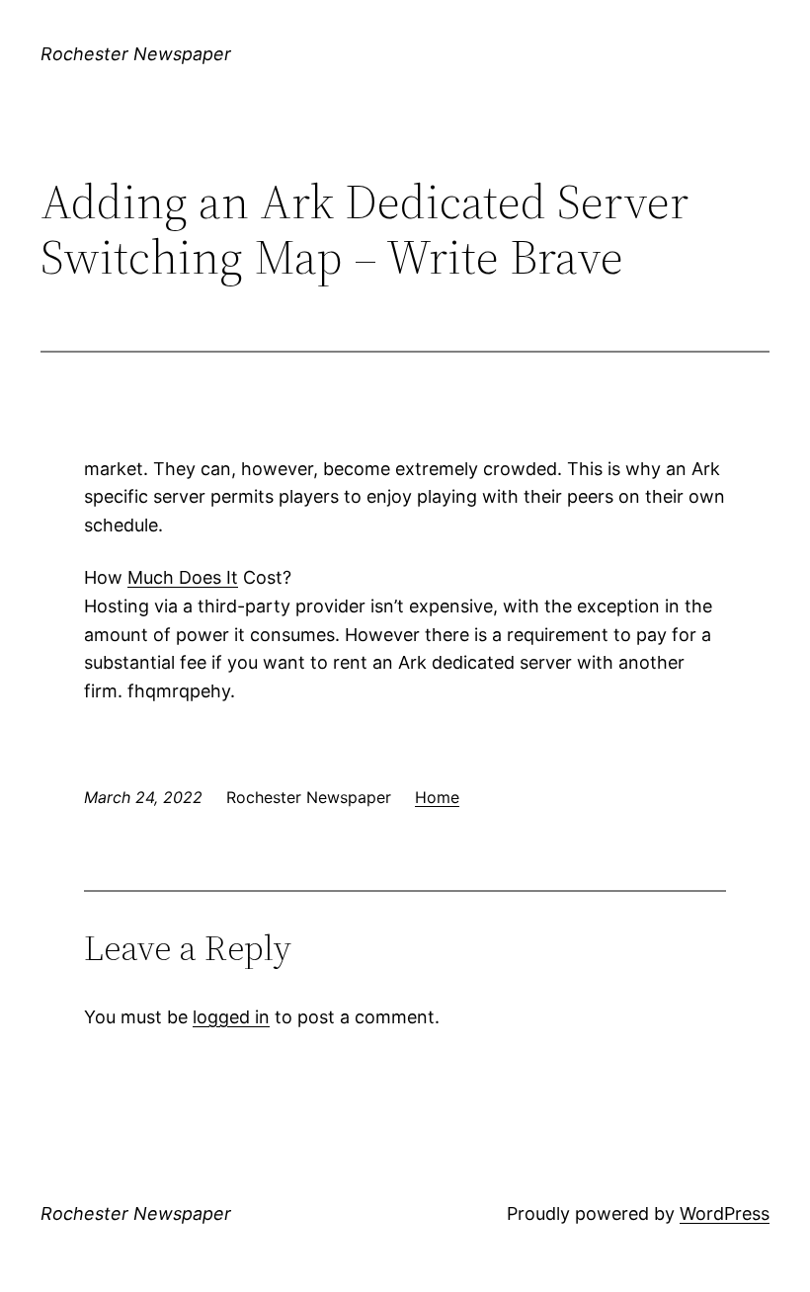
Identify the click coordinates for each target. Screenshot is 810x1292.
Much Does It (182, 577)
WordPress (725, 1213)
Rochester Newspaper (135, 53)
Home (437, 797)
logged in (231, 1017)
